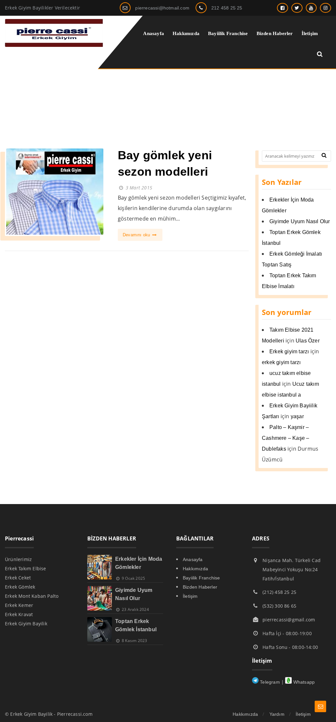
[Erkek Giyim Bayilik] (54, 45)
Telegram (269, 682)
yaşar (297, 416)
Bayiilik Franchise (201, 577)
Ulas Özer (308, 340)
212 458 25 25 (226, 7)
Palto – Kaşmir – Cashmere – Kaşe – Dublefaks (285, 438)
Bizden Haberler (200, 587)
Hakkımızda (195, 568)
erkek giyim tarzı (281, 362)
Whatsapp (303, 682)
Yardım (276, 714)
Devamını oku (137, 234)
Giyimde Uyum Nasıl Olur (299, 221)
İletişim (190, 596)
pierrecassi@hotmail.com (162, 7)
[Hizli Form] (320, 706)
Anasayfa (193, 559)
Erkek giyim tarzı (289, 351)
